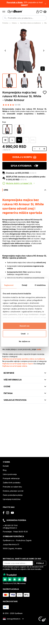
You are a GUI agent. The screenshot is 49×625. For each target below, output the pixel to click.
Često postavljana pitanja (12, 495)
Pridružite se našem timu (12, 487)
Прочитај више (8, 117)
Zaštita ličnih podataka (11, 483)
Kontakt (6, 466)
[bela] (7, 129)
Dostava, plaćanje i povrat (13, 491)
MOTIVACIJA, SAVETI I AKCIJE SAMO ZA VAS (22, 559)
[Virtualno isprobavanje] (42, 68)
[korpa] (45, 11)
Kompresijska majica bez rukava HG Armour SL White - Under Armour (21, 96)
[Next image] (44, 50)
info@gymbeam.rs (10, 528)
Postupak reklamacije (11, 478)
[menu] (3, 11)
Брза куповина (21, 165)
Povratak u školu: (15, 2)
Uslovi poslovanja (10, 474)
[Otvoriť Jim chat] (43, 619)
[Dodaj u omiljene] (45, 92)
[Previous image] (5, 50)
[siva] (19, 129)
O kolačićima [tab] (40, 285)
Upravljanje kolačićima (11, 499)
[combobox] (24, 18)
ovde (39, 349)
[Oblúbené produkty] (40, 11)
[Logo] (15, 11)
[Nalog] (37, 11)
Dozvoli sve (24, 326)
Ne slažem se (24, 341)
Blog (4, 470)
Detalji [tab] (24, 285)
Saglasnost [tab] (9, 285)
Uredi (23, 334)
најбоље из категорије (23, 359)
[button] (24, 4)
